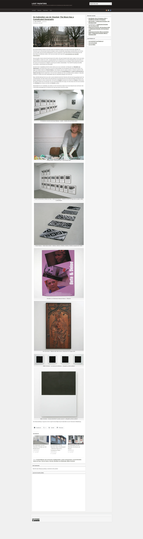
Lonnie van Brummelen (66, 459)
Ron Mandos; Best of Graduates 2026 (97, 18)
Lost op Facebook (93, 43)
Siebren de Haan (37, 461)
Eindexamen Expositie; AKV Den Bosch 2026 (99, 27)
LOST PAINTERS (39, 3)
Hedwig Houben (57, 459)
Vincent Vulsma (45, 461)
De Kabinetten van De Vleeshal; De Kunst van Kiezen (74, 447)
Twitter (108, 10)
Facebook (110, 10)
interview (45, 10)
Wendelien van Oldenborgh (60, 461)
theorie (39, 10)
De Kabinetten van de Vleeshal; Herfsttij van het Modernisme (39, 447)
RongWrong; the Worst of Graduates (97, 19)
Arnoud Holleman (40, 459)
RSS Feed (106, 10)
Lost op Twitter (92, 44)
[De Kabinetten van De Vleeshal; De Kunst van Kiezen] (76, 439)
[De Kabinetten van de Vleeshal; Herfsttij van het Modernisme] (41, 439)
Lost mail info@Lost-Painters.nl (96, 41)
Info (51, 10)
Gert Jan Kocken (49, 459)
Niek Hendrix (38, 21)
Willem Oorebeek (71, 461)
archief (34, 10)
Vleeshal (51, 461)
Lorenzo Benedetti (77, 459)
